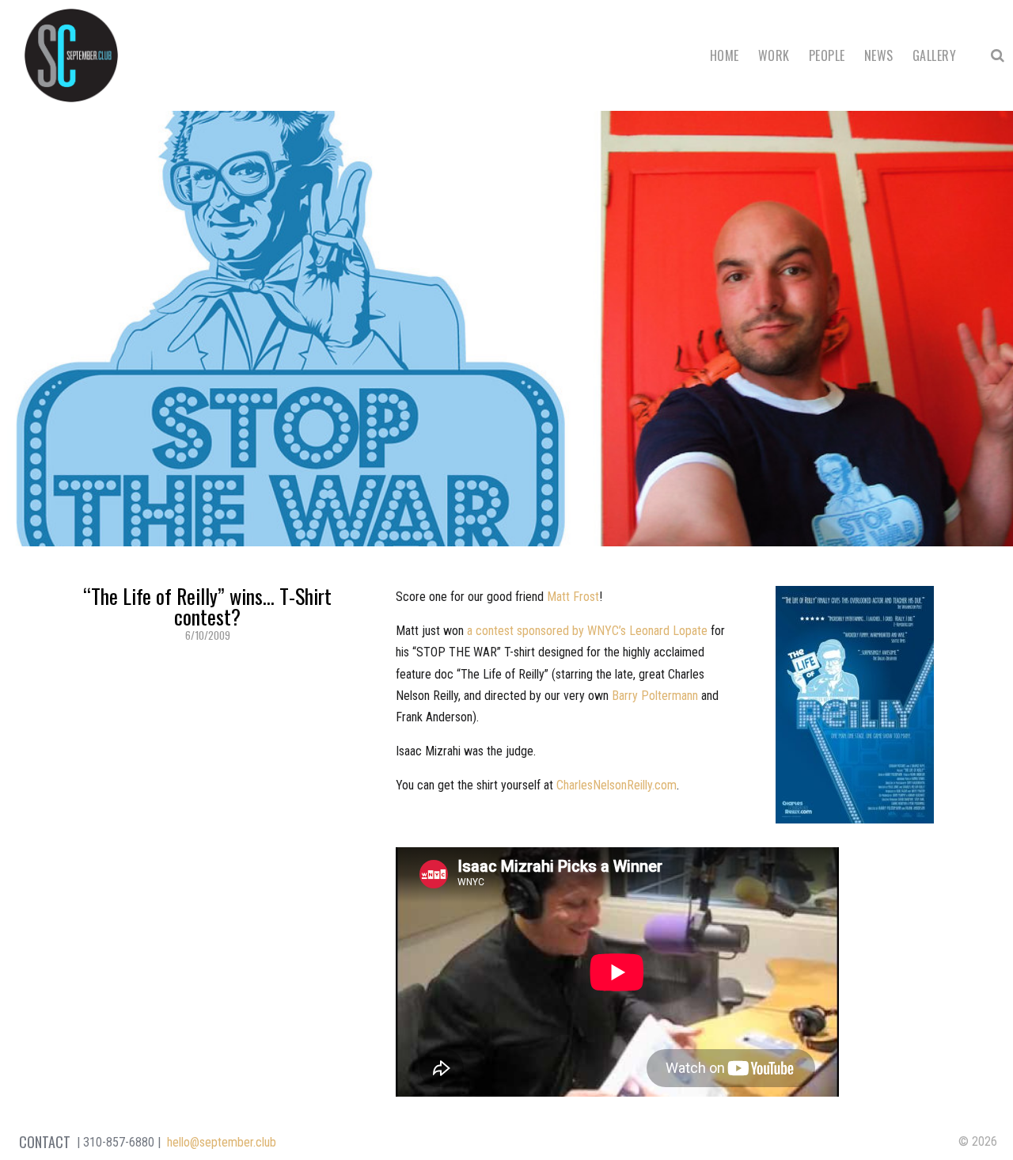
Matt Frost (573, 596)
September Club (71, 55)
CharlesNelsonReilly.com (616, 785)
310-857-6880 (118, 1142)
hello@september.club (221, 1142)
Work (774, 55)
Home (724, 55)
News (878, 55)
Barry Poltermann (655, 695)
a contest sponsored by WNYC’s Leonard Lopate (587, 630)
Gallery (934, 55)
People (827, 55)
